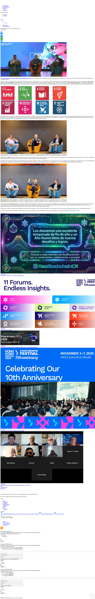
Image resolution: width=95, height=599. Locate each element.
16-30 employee (7, 574)
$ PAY (2, 19)
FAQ (4, 506)
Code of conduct (6, 523)
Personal (4, 535)
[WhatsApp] (47, 39)
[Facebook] (47, 33)
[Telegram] (47, 41)
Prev (3, 562)
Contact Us (5, 525)
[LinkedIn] (47, 37)
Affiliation (5, 7)
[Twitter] (47, 35)
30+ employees (7, 575)
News (4, 9)
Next (2, 541)
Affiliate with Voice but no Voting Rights (12, 549)
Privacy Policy (6, 522)
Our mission (5, 5)
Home (4, 501)
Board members (6, 6)
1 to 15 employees (8, 573)
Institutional (4, 536)
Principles (5, 503)
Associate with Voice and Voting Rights (12, 547)
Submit (2, 566)
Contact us (5, 10)
